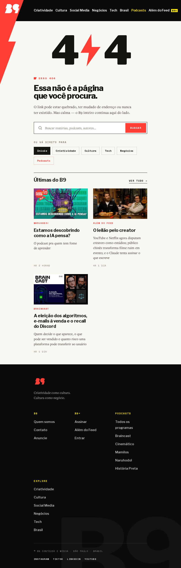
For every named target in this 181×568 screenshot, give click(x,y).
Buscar (135, 128)
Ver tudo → (138, 181)
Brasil (124, 10)
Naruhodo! (123, 460)
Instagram (41, 559)
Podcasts (138, 10)
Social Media (79, 10)
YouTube (90, 559)
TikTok (58, 559)
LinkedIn (74, 559)
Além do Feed (159, 10)
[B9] (12, 10)
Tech (113, 10)
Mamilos (122, 452)
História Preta (126, 468)
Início (42, 151)
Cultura (61, 10)
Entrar (80, 438)
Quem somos (44, 422)
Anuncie (40, 438)
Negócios (99, 10)
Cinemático (124, 444)
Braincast (123, 436)
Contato (40, 430)
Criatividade (43, 10)
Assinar (81, 422)
